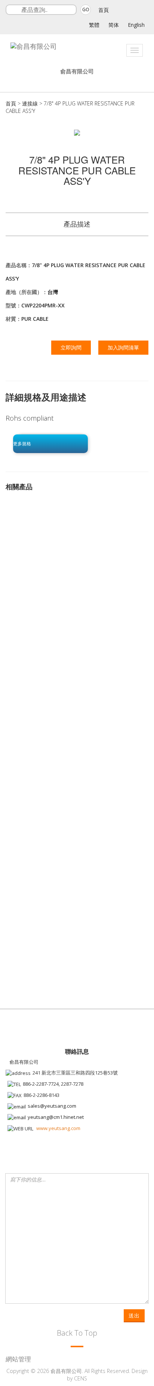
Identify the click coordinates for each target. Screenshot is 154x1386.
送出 (134, 1315)
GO (85, 9)
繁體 (94, 24)
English (136, 24)
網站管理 (18, 1359)
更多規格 (22, 443)
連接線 (30, 103)
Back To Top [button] (77, 1333)
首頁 (103, 9)
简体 (113, 24)
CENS (80, 1378)
